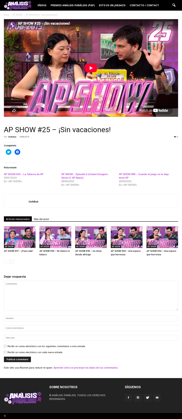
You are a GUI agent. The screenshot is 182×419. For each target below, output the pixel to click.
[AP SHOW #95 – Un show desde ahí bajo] (91, 237)
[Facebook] (128, 397)
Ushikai (12, 136)
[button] (174, 5)
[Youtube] (157, 397)
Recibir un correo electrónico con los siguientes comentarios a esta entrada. (46, 346)
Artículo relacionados (18, 219)
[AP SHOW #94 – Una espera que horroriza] (126, 237)
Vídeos (42, 5)
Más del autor (41, 219)
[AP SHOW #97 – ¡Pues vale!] (20, 237)
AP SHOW (9, 246)
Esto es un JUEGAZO (112, 5)
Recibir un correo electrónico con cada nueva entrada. (35, 352)
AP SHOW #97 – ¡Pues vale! (18, 251)
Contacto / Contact (144, 5)
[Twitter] (147, 397)
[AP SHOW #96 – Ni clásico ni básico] (55, 237)
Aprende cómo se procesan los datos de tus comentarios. (85, 367)
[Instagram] (137, 397)
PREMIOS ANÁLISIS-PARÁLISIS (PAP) (73, 5)
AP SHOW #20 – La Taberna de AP (23, 174)
